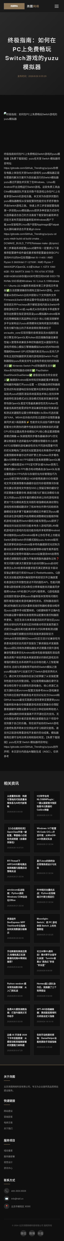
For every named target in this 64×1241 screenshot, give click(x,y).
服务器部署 (9, 1156)
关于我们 (8, 1128)
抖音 (40, 1233)
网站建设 (8, 1110)
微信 (23, 1233)
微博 (32, 1233)
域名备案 (8, 1150)
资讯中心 (8, 1167)
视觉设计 (8, 1162)
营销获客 (8, 1116)
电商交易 (8, 1122)
